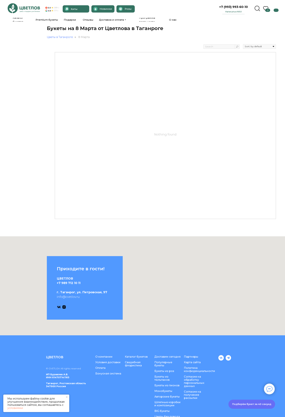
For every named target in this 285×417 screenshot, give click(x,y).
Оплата (100, 367)
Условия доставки (108, 362)
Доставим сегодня (167, 356)
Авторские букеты (167, 396)
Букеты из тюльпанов (162, 378)
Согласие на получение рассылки (192, 395)
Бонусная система (108, 373)
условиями (15, 408)
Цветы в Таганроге (60, 37)
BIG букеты (162, 411)
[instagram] (64, 307)
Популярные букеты (163, 364)
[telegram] (228, 359)
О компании (103, 356)
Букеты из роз (164, 371)
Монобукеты (163, 391)
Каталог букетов (136, 356)
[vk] (59, 307)
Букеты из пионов (166, 385)
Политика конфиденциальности (199, 369)
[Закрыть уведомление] (66, 397)
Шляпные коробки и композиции (167, 404)
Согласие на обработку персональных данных (194, 381)
